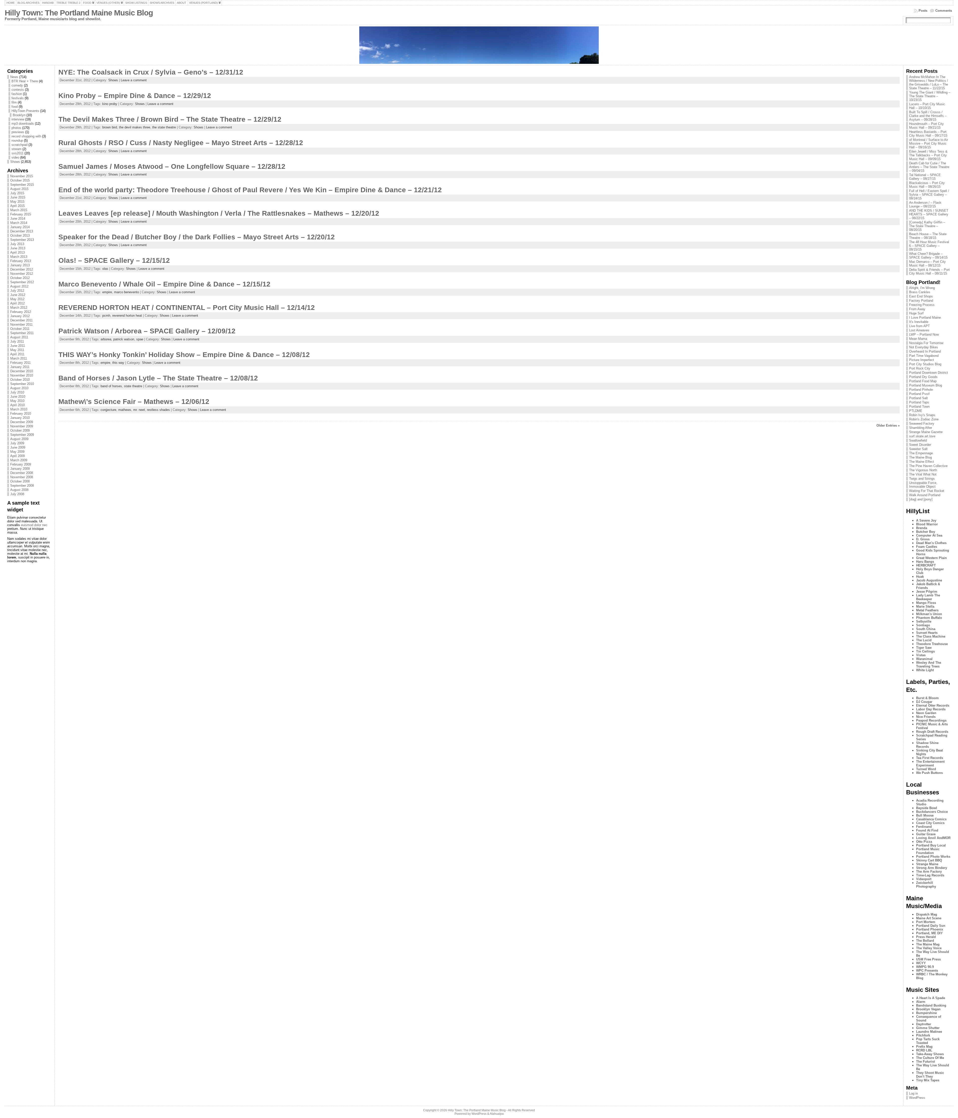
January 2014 (20, 227)
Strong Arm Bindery (931, 868)
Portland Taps (919, 402)
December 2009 (21, 422)
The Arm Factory (929, 871)
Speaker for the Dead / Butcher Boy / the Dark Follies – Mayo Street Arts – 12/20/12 (196, 237)
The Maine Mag (928, 944)
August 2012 (19, 286)
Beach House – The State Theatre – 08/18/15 (928, 236)
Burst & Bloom (927, 698)
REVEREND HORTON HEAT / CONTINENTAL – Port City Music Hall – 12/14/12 (186, 307)
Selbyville (923, 621)
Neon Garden (926, 713)
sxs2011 (17, 153)
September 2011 (22, 333)
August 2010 (19, 388)
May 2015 (17, 201)
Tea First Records (929, 758)
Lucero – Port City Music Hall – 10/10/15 (927, 106)
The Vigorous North (923, 470)
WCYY (921, 963)
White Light (925, 670)
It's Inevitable (918, 322)
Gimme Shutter (928, 1028)
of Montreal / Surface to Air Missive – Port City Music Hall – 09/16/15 (928, 143)
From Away (917, 309)
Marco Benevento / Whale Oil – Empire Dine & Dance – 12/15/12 (164, 284)
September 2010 (22, 384)
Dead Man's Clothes (931, 543)
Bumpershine (926, 1013)
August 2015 (19, 189)
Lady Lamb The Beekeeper (928, 597)
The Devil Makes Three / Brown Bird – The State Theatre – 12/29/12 (169, 119)
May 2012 (17, 299)
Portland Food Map (923, 381)
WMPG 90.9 (925, 967)
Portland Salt (918, 398)
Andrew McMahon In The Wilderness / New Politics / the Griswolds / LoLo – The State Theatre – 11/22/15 (928, 82)
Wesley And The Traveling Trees (928, 664)
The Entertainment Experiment (930, 763)
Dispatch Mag (926, 914)
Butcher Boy (925, 532)
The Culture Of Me (930, 1058)
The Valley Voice (929, 948)
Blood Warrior (927, 524)
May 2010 (17, 401)
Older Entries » (888, 425)
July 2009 (17, 443)
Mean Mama (918, 339)
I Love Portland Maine (925, 317)
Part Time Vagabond (924, 356)
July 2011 (17, 341)
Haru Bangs (925, 561)
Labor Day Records (931, 709)
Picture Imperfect (921, 360)
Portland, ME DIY (929, 933)
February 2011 (20, 363)
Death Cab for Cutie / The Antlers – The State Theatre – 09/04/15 (929, 167)
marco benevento (126, 292)
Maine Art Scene (928, 918)
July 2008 (17, 494)
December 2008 (21, 473)
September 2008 (22, 485)
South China (925, 629)
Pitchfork (923, 1035)
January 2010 (20, 418)
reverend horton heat (127, 315)
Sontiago (923, 625)
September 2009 (22, 435)
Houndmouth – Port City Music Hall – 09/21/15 (926, 125)
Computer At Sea (929, 535)
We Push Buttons (929, 773)
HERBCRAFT (926, 565)
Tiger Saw (924, 648)
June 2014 (17, 218)
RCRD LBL (924, 1050)
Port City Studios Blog (925, 364)
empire (107, 292)
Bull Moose (925, 815)
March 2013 (18, 257)
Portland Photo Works (933, 856)
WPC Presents (927, 970)
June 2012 (17, 295)
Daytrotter (923, 1024)
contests (17, 90)
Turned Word (926, 769)
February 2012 (20, 312)
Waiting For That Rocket (926, 491)
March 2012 (18, 307)
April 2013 (17, 252)
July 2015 (17, 193)
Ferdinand (924, 827)
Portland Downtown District (928, 372)
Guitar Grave (926, 834)
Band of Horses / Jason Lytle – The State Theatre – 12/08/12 (158, 378)
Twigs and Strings (922, 478)
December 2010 (21, 371)
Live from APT (919, 326)
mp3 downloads (22, 123)
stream (16, 149)
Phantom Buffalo (929, 618)
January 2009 (20, 468)
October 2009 (20, 430)
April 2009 (17, 456)
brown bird (109, 127)
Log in (913, 1093)
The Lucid (924, 640)
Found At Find (927, 830)
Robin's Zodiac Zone (924, 419)
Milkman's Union (929, 614)
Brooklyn (19, 115)
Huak (920, 576)
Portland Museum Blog (925, 385)
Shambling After (920, 428)
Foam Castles (926, 547)
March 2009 (18, 460)
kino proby (109, 104)
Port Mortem (925, 922)
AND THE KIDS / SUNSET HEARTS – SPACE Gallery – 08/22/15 (928, 214)
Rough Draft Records (932, 732)
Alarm (920, 1002)
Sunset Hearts (927, 633)
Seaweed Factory (921, 423)
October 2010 (20, 379)
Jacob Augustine (929, 580)
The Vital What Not (923, 474)
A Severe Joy (926, 520)
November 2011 (21, 324)
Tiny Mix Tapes (927, 1080)
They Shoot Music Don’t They (930, 1074)
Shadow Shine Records (927, 744)
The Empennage (921, 453)
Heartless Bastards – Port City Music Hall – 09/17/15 (928, 133)
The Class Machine (930, 636)
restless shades (158, 410)
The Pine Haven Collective (928, 466)
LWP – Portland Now (924, 334)
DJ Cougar (924, 702)
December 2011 (21, 320)
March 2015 (18, 210)
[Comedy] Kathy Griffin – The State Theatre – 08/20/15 (927, 226)
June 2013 (17, 248)
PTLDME (915, 411)
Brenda (921, 528)
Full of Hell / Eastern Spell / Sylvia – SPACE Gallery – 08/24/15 (929, 194)
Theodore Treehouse (932, 644)
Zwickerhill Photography (926, 884)
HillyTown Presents (25, 111)
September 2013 (22, 240)
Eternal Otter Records (932, 705)
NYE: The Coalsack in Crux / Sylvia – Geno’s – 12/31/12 (150, 72)
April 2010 (17, 405)
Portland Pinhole (921, 389)
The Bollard (925, 940)
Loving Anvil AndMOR (933, 838)
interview (17, 119)
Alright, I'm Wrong (922, 288)
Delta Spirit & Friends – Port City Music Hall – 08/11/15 (929, 271)
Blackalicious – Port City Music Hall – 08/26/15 (927, 184)
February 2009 (20, 464)
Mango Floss (926, 603)
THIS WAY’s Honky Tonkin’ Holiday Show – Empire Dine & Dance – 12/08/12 (184, 355)
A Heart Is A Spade (930, 998)
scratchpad (19, 145)
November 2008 (21, 477)
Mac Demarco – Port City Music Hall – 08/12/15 (927, 263)
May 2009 (17, 452)
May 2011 (17, 350)
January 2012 (20, 316)
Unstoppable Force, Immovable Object (923, 484)
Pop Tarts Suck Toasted (928, 1041)
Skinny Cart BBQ (929, 860)
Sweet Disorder (920, 445)
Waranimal (924, 659)
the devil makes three (134, 127)
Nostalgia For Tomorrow (926, 343)
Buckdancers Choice (932, 812)
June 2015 (17, 197)
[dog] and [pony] (921, 499)
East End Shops (921, 296)
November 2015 (21, 176)
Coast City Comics (930, 823)
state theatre (133, 386)
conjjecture (108, 410)
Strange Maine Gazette (926, 432)
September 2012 (22, 282)
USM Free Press (928, 959)
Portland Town (919, 406)
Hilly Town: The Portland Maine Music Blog (79, 12)
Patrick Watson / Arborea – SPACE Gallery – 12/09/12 (147, 331)
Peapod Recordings (931, 720)
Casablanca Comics (931, 819)
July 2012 (17, 290)
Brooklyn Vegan (928, 1009)
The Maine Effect (921, 462)
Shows (15, 162)
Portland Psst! (919, 394)
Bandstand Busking (931, 1005)
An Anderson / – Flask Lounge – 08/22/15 (925, 204)
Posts (923, 10)
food (14, 106)
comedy (17, 85)
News (14, 77)
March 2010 (18, 409)
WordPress (917, 1098)
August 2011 (19, 337)
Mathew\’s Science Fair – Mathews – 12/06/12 (133, 401)
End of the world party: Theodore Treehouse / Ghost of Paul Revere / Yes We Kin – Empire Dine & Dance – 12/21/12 (250, 190)
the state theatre (164, 127)
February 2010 (20, 413)
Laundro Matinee (929, 1031)
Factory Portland (921, 300)
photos (16, 128)
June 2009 (17, 447)
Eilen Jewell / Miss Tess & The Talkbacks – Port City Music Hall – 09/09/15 (928, 155)
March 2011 (18, 358)
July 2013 (17, 244)
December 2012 (21, 269)
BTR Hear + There (24, 81)
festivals (17, 98)
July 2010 (17, 392)
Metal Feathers (927, 610)
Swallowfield (918, 440)
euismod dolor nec (34, 525)
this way (118, 363)
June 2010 (17, 396)
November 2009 (21, 426)
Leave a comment (134, 80)
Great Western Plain (931, 558)
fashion (16, 94)
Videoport (923, 879)
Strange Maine (927, 864)
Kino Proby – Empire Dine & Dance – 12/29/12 (134, 95)
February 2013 (20, 261)
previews (17, 132)
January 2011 (19, 367)
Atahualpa (497, 1114)
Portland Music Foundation (928, 851)
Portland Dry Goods (923, 377)
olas (105, 269)
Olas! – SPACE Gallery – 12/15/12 (114, 260)
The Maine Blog (920, 457)
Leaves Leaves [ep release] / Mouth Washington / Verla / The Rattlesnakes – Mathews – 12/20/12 (218, 213)
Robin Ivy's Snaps (922, 415)
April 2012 (17, 303)
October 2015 (20, 180)
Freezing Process (922, 305)
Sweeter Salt (918, 449)
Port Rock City (919, 368)
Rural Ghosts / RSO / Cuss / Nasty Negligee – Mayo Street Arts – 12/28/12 (180, 143)
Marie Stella (925, 606)
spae (139, 339)
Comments (943, 10)
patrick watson (123, 339)
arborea (106, 339)
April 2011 (17, 354)
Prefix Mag (924, 1046)
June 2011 (17, 346)
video (15, 157)
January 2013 (20, 265)
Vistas (921, 655)
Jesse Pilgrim (926, 591)
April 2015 (17, 206)
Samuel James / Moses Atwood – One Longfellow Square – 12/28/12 (171, 166)
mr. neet (139, 410)
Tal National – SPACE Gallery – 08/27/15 (925, 177)
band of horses (111, 386)
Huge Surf (916, 313)
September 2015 (22, 184)
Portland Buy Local (931, 845)
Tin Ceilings (925, 651)
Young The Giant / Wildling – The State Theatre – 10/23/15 (929, 96)
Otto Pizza (924, 841)
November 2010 (21, 375)
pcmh (106, 315)
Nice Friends (926, 717)
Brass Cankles (919, 292)
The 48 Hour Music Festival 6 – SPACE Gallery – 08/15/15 (929, 245)
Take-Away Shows (930, 1054)
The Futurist (925, 1061)
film (14, 102)
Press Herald (926, 937)
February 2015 (20, 214)
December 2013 (21, 231)
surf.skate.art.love (922, 436)
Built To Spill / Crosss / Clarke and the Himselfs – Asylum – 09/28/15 (928, 115)
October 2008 (20, 481)
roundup (17, 140)
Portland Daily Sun (930, 926)
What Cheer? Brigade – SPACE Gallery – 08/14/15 (928, 255)
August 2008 (19, 490)
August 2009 (19, 439)
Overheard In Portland (925, 351)
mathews (124, 410)
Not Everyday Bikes (923, 347)
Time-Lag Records (930, 875)
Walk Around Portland (924, 495)
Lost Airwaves (919, 330)
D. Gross (923, 539)
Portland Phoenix (929, 929)
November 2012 (21, 274)
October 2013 (20, 235)
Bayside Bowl (926, 808)
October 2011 (19, 329)
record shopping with (26, 136)
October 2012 (20, 278)
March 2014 (18, 223)
